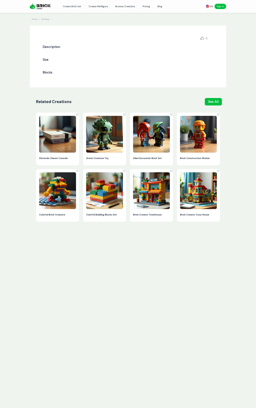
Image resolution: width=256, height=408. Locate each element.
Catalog (45, 19)
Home (34, 19)
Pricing (146, 6)
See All (213, 102)
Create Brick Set (72, 6)
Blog (159, 6)
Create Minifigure (98, 6)
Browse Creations (125, 6)
